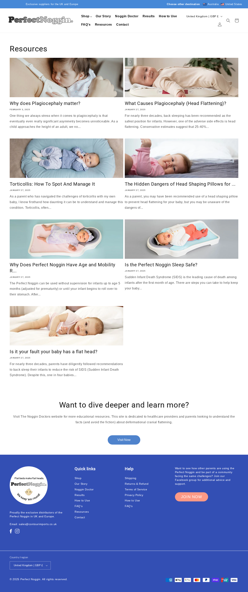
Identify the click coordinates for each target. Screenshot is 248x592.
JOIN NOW (191, 497)
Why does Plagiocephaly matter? (45, 103)
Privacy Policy (134, 495)
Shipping (130, 478)
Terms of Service (136, 489)
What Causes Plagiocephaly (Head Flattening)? (175, 103)
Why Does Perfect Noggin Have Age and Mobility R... (62, 267)
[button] (86, 16)
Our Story (81, 483)
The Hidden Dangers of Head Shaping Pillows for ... (180, 184)
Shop (78, 478)
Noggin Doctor (84, 489)
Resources (82, 511)
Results (79, 495)
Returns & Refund (137, 483)
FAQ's (79, 506)
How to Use (82, 500)
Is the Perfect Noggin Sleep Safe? (161, 264)
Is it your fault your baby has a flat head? (53, 351)
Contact (80, 517)
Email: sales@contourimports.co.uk (33, 524)
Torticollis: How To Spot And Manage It (52, 184)
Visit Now (124, 439)
